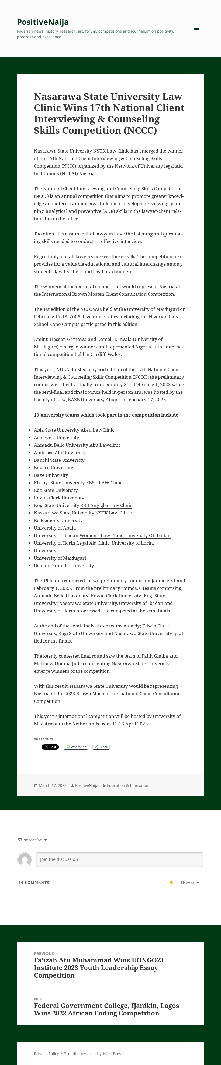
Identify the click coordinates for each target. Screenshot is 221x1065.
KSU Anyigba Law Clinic (106, 505)
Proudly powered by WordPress (93, 1053)
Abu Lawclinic (104, 445)
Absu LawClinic (97, 430)
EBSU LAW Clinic (104, 482)
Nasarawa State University (99, 686)
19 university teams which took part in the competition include (106, 415)
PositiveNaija (43, 21)
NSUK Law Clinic (113, 513)
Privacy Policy (46, 1053)
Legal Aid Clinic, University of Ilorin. (115, 543)
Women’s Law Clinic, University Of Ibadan (125, 535)
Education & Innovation (128, 785)
